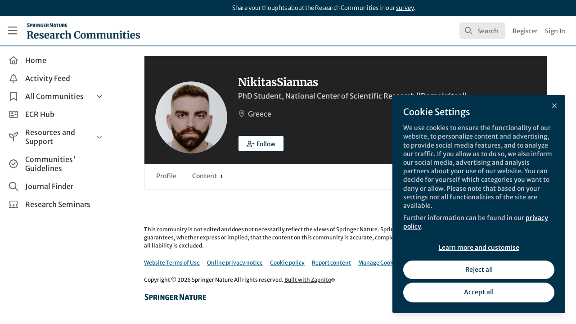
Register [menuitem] (525, 31)
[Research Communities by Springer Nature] (175, 297)
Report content (331, 262)
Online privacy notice (235, 262)
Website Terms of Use (172, 262)
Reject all (479, 270)
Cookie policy (287, 262)
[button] (261, 143)
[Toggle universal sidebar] (12, 30)
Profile (166, 176)
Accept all (479, 292)
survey (405, 8)
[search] (482, 30)
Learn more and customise (479, 247)
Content (207, 176)
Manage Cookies (379, 262)
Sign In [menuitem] (555, 31)
